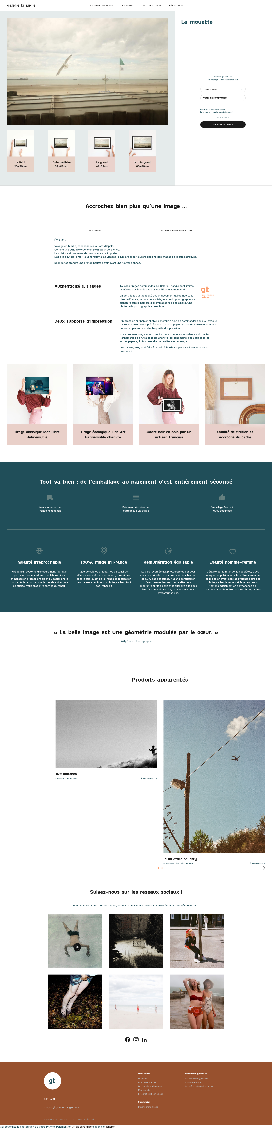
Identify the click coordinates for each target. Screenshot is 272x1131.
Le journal (142, 1078)
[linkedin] (144, 1039)
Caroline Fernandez (229, 80)
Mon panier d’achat (147, 1082)
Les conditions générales (196, 1078)
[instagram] (136, 1039)
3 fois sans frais (82, 1126)
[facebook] (127, 1039)
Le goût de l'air (225, 76)
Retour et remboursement (150, 1093)
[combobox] (223, 89)
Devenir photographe (148, 1107)
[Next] (262, 868)
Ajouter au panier (223, 124)
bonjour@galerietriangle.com (61, 1107)
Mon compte (144, 1090)
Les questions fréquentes (150, 1086)
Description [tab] (95, 231)
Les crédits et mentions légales (199, 1086)
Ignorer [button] (110, 1126)
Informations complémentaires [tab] (176, 231)
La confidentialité (193, 1082)
